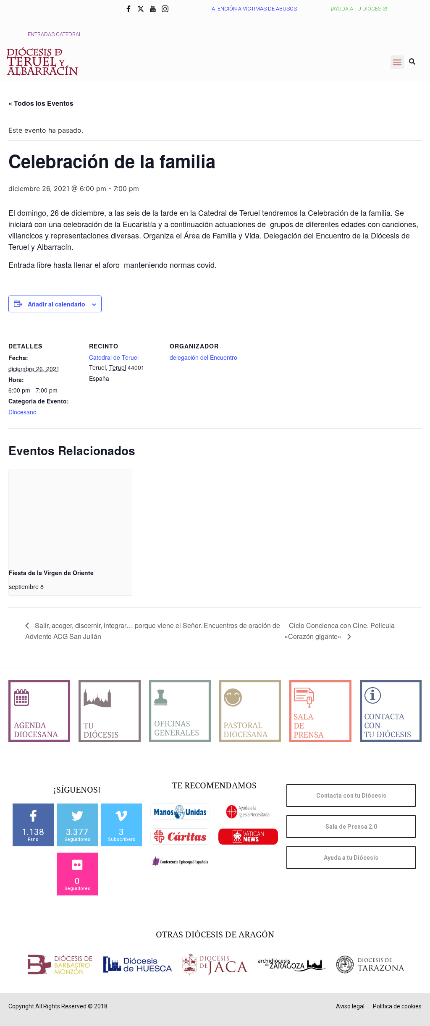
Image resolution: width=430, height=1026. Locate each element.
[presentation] (70, 515)
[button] (397, 62)
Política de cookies (397, 1006)
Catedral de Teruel (114, 357)
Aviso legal (350, 1006)
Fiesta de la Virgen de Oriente (51, 572)
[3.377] (77, 816)
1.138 (33, 832)
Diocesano (22, 412)
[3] (121, 816)
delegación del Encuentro (203, 357)
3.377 (77, 832)
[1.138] (33, 816)
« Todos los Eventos (40, 103)
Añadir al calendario (56, 304)
